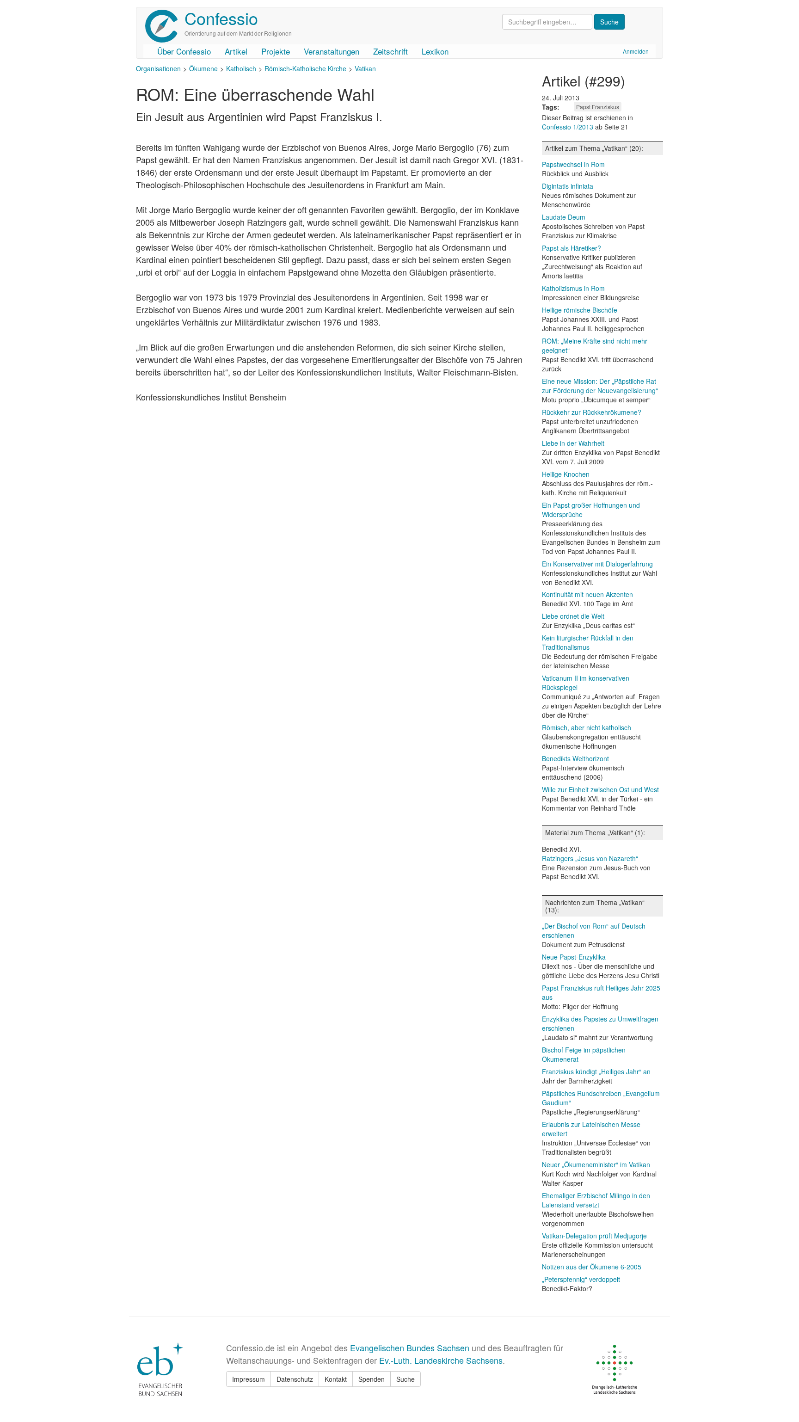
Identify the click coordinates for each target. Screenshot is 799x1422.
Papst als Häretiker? (571, 247)
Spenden (371, 1379)
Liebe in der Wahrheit (573, 443)
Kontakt (336, 1379)
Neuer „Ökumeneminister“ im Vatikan (596, 1164)
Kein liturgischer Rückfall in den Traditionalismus (587, 642)
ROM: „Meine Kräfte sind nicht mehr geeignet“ (594, 345)
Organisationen (158, 68)
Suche (405, 1379)
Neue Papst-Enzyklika (574, 956)
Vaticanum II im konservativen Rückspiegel (585, 682)
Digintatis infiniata (567, 186)
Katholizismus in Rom (573, 288)
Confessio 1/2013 (568, 126)
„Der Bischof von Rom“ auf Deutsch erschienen (593, 930)
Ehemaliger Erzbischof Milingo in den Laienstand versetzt (596, 1200)
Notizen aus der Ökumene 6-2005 (591, 1266)
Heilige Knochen (566, 474)
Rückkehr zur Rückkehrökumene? (591, 412)
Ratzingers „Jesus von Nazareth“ (590, 858)
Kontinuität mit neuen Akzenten (587, 594)
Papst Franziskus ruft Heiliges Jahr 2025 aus (601, 992)
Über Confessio (184, 51)
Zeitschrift (390, 51)
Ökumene (203, 68)
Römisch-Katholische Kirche (305, 68)
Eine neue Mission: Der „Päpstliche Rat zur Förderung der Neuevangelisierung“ (600, 385)
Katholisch (241, 68)
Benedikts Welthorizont (575, 758)
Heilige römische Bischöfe (579, 309)
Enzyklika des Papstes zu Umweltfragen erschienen (600, 1023)
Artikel (236, 51)
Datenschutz (295, 1379)
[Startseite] (164, 26)
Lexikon (435, 51)
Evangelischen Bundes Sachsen (409, 1348)
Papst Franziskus (597, 107)
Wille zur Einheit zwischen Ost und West (600, 789)
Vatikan (365, 68)
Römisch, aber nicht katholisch (586, 727)
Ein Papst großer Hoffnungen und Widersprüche (591, 509)
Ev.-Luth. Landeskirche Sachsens (441, 1360)
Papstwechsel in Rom (573, 164)
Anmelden (636, 51)
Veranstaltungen (331, 51)
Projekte (275, 51)
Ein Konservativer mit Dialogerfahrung (597, 563)
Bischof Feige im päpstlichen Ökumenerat (584, 1054)
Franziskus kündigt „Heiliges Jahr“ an (596, 1071)
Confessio (221, 18)
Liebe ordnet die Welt (573, 616)
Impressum (248, 1379)
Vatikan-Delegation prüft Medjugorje (594, 1235)
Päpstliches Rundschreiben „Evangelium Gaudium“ (601, 1098)
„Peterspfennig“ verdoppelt (581, 1279)
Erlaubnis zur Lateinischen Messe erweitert (591, 1129)
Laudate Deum (563, 217)
